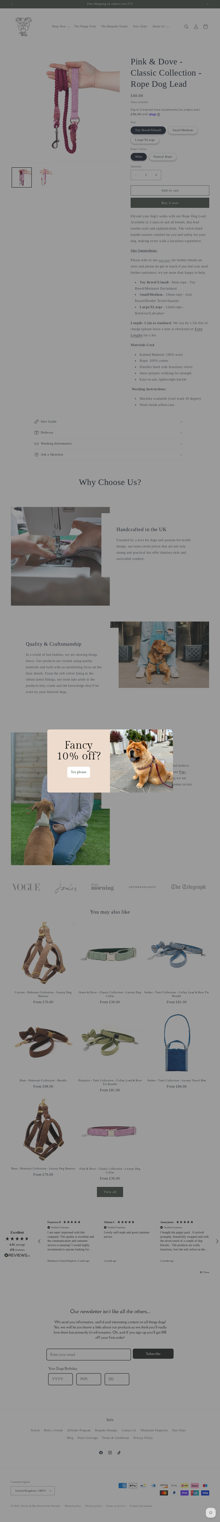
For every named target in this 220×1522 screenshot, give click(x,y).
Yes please (79, 772)
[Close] (168, 734)
